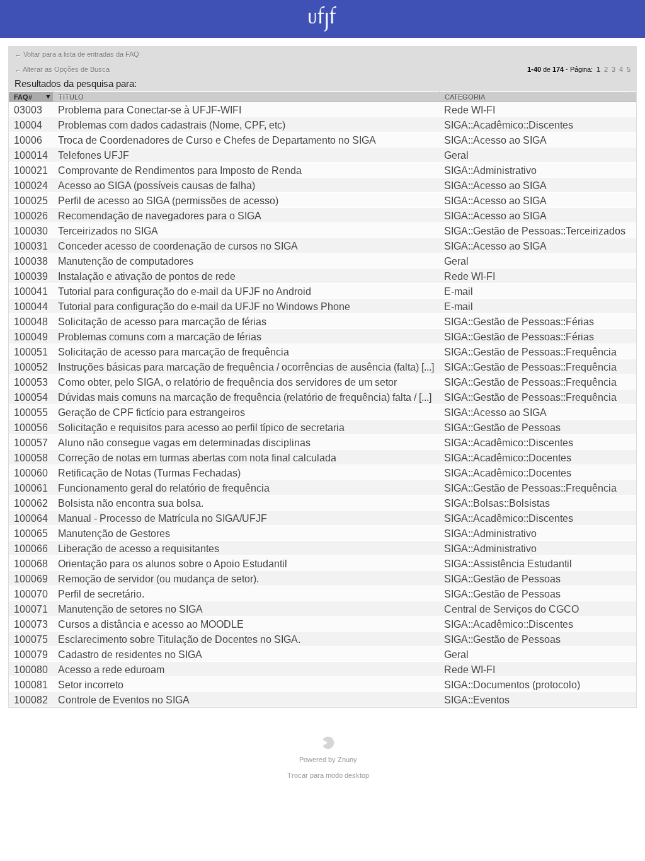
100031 (31, 246)
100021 (31, 170)
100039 (31, 276)
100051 (31, 352)
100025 (31, 200)
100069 (31, 579)
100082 (31, 700)
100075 (31, 639)
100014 (31, 155)
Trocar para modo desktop (328, 775)
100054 (31, 397)
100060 (31, 473)
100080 (31, 669)
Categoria (465, 97)
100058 (31, 458)
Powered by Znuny (328, 759)
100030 (31, 231)
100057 (31, 442)
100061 (31, 488)
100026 (31, 216)
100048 (31, 321)
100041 (31, 291)
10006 (28, 140)
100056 (31, 427)
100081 (31, 684)
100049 (31, 337)
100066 (31, 548)
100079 (31, 654)
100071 (31, 609)
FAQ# (23, 97)
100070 (31, 594)
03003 (28, 110)
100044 (31, 306)
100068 (31, 563)
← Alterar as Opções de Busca (62, 69)
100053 (31, 382)
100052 (31, 367)
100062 (31, 503)
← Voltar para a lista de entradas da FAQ (76, 54)
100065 (31, 533)
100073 (31, 624)
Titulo (71, 97)
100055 (31, 412)
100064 (31, 518)
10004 (28, 125)
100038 (31, 261)
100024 (31, 185)
